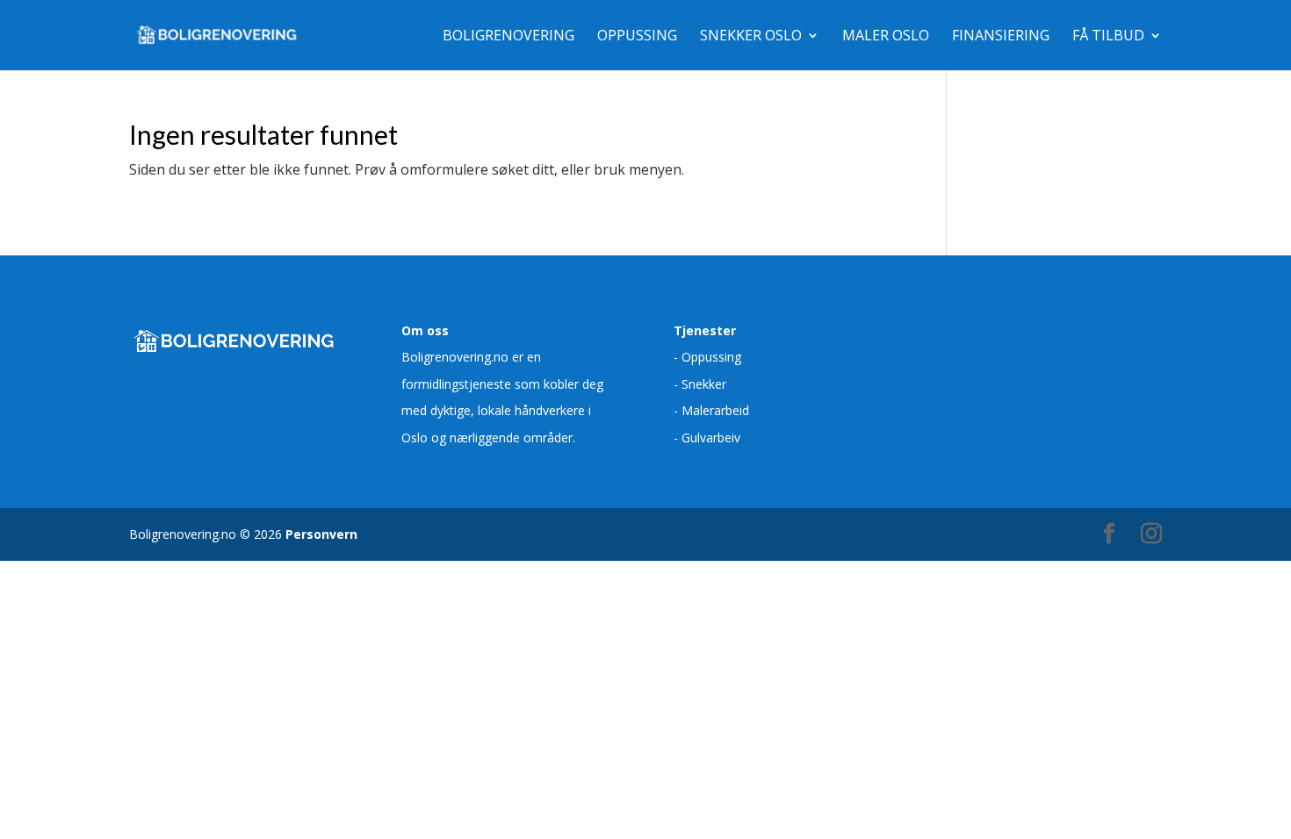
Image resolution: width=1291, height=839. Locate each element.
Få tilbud (1108, 37)
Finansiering (1000, 37)
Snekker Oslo (751, 37)
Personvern (321, 534)
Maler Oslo (885, 37)
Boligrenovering (508, 37)
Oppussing (637, 37)
